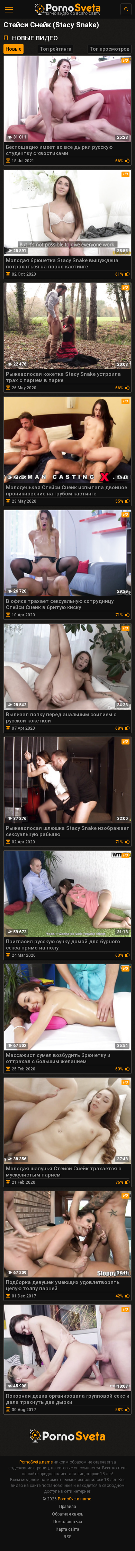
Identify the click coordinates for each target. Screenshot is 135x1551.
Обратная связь (67, 1514)
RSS (67, 1536)
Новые (13, 49)
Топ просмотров (109, 49)
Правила (67, 1506)
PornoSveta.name (36, 1462)
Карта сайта (67, 1529)
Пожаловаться (67, 1521)
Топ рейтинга (55, 49)
